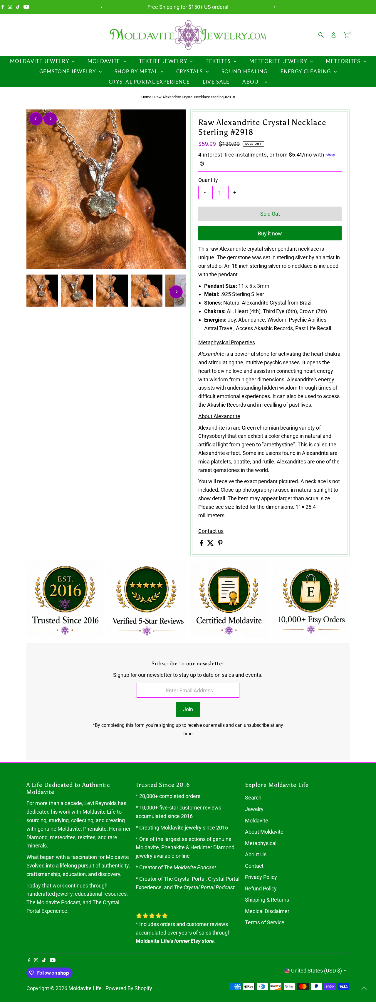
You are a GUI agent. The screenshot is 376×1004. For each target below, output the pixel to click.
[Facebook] (2, 7)
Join (188, 709)
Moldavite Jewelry (40, 61)
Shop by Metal (137, 71)
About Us (255, 854)
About (252, 82)
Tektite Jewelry (164, 61)
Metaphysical (260, 843)
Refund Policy (261, 888)
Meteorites (344, 61)
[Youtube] (26, 7)
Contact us (211, 531)
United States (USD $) (316, 971)
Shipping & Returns (267, 900)
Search (253, 797)
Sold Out (270, 214)
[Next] (274, 7)
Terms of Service (264, 922)
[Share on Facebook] (202, 544)
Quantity (208, 180)
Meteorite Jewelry (279, 61)
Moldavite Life (85, 988)
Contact (254, 866)
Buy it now (270, 233)
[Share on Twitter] (211, 544)
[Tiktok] (18, 7)
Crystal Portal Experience (149, 82)
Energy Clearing (307, 71)
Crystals (190, 71)
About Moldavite (264, 832)
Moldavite (105, 61)
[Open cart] (346, 35)
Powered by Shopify (128, 988)
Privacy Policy (261, 877)
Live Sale (216, 82)
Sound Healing (244, 71)
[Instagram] (10, 7)
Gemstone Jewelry (68, 71)
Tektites (219, 61)
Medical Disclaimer (267, 911)
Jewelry (254, 809)
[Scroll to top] (364, 988)
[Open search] (321, 35)
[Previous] (101, 7)
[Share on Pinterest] (220, 544)
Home (146, 97)
